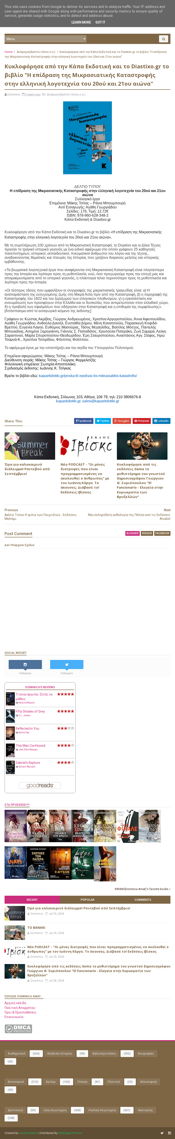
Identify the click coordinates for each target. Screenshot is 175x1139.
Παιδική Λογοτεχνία (102, 1110)
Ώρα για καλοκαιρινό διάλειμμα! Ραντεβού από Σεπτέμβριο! (27, 469)
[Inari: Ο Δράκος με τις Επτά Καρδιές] (16, 878)
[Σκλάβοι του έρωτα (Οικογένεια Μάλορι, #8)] (60, 841)
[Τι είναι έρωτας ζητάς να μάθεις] (10, 704)
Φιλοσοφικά (148, 1081)
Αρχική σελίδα (15, 1003)
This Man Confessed (30, 745)
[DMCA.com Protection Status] (18, 1032)
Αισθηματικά (16, 1053)
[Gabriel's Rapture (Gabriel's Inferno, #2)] (10, 773)
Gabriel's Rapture (28, 762)
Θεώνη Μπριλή (27, 702)
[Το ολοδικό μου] (105, 880)
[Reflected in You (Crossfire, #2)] (10, 739)
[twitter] (162, 1133)
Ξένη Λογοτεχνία (55, 1110)
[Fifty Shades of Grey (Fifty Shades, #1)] (10, 721)
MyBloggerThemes (70, 1133)
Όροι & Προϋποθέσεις (20, 1012)
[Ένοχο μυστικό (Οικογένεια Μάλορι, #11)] (105, 841)
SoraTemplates (28, 1133)
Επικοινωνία (14, 1017)
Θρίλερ (51, 1081)
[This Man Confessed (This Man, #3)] (10, 756)
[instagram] (169, 1133)
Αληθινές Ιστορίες (59, 1053)
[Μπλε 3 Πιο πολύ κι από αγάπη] (83, 878)
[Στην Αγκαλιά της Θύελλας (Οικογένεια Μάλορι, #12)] (150, 841)
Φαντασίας (145, 1110)
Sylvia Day (24, 732)
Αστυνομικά (16, 1081)
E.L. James (25, 715)
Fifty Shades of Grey (30, 711)
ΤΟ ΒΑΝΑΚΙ (36, 927)
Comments (143, 899)
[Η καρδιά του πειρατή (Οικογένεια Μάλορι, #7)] (38, 841)
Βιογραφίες (146, 1053)
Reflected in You (27, 728)
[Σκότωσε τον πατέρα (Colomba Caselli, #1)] (38, 878)
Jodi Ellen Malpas (28, 749)
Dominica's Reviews (40, 687)
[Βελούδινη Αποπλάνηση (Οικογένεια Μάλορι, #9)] (83, 841)
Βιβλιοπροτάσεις (104, 1053)
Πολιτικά (114, 1081)
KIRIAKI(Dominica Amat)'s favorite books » (142, 889)
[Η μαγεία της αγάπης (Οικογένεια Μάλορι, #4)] (16, 841)
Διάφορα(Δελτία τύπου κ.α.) (36, 52)
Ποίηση (82, 1081)
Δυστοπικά (15, 1110)
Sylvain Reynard (27, 766)
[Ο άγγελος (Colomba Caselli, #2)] (60, 878)
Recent (32, 899)
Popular (87, 899)
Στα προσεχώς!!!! (17, 804)
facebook (162, 533)
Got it (100, 22)
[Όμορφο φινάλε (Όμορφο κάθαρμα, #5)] (127, 842)
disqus (147, 533)
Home (9, 52)
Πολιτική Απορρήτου (20, 1008)
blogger (132, 533)
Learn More (81, 22)
